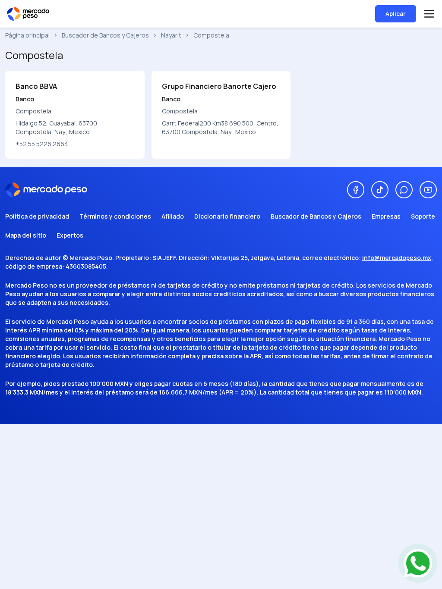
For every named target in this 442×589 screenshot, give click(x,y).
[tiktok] (379, 189)
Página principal (27, 35)
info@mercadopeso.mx (396, 258)
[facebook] (355, 189)
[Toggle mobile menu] (429, 13)
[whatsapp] (404, 189)
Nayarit (171, 35)
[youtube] (428, 189)
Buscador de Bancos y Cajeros (105, 35)
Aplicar (395, 13)
